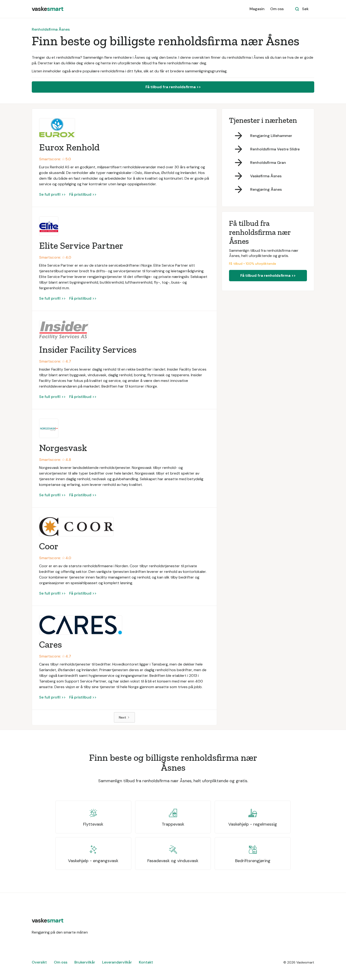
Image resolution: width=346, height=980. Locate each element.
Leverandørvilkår (117, 962)
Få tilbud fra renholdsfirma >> (173, 86)
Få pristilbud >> (83, 194)
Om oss (277, 8)
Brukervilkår (84, 962)
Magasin (257, 8)
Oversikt (39, 962)
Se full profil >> (52, 194)
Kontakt (146, 962)
